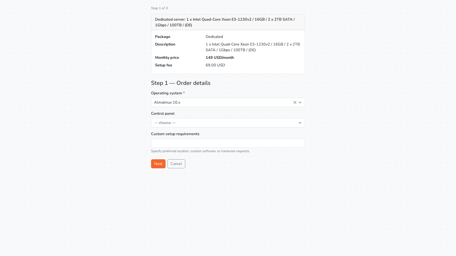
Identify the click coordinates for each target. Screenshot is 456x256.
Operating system (168, 93)
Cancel (176, 163)
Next (158, 163)
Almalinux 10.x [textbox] (167, 102)
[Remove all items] (295, 102)
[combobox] (228, 102)
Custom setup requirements (175, 134)
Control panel (163, 113)
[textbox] (225, 123)
